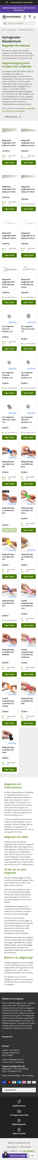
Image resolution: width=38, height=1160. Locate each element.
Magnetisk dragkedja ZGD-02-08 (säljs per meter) (27, 283)
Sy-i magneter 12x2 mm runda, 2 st (28, 329)
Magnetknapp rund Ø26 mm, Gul (8, 557)
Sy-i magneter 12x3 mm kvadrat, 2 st (8, 375)
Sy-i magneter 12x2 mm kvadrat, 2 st (8, 329)
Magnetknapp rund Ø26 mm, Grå (8, 510)
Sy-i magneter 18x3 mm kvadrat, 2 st (27, 419)
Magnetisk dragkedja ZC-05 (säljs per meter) (28, 189)
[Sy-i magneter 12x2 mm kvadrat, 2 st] (9, 316)
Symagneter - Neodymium (26, 29)
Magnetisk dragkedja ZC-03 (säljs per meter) (28, 143)
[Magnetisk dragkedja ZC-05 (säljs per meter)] (28, 176)
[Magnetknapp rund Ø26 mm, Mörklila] (9, 639)
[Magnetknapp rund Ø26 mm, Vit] (28, 544)
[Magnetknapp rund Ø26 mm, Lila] (9, 590)
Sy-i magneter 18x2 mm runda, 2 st (9, 419)
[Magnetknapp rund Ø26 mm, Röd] (28, 688)
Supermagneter (11, 29)
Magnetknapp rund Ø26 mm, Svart (8, 750)
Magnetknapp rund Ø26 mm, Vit (27, 557)
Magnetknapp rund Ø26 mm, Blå (8, 464)
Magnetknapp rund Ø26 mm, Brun (27, 464)
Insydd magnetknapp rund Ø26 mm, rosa (27, 604)
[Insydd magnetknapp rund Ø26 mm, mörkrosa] (28, 639)
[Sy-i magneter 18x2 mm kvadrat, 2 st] (28, 362)
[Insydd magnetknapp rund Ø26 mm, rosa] (28, 590)
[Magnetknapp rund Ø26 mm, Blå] (9, 451)
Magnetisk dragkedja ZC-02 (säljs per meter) (9, 143)
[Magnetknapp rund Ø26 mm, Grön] (28, 497)
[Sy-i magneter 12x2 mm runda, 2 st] (28, 316)
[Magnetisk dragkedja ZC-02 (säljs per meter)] (9, 130)
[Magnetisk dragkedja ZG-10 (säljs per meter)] (28, 222)
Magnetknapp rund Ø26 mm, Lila (8, 603)
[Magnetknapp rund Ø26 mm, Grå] (9, 497)
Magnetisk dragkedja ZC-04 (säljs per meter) (9, 189)
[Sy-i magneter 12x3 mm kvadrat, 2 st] (9, 362)
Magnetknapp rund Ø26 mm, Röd (27, 701)
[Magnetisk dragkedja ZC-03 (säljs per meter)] (28, 130)
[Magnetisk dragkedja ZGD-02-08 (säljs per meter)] (28, 269)
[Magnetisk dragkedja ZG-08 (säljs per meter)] (9, 222)
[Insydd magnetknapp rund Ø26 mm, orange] (9, 688)
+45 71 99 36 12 (29, 1151)
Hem (3, 29)
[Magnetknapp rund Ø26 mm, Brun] (28, 451)
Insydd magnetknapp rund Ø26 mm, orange (8, 702)
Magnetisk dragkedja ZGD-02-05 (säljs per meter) (8, 283)
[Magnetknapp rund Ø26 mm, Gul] (9, 544)
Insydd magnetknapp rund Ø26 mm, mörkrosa (27, 653)
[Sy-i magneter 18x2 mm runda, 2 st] (9, 407)
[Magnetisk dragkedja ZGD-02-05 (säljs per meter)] (9, 269)
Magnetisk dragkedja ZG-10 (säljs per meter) (28, 235)
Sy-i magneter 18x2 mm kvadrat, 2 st (27, 375)
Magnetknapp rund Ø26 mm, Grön (27, 510)
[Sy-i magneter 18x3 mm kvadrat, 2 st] (28, 407)
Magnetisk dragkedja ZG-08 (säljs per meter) (9, 235)
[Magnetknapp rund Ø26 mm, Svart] (9, 737)
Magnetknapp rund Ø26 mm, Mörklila (8, 652)
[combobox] (19, 23)
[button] (29, 17)
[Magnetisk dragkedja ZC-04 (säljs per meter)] (9, 176)
